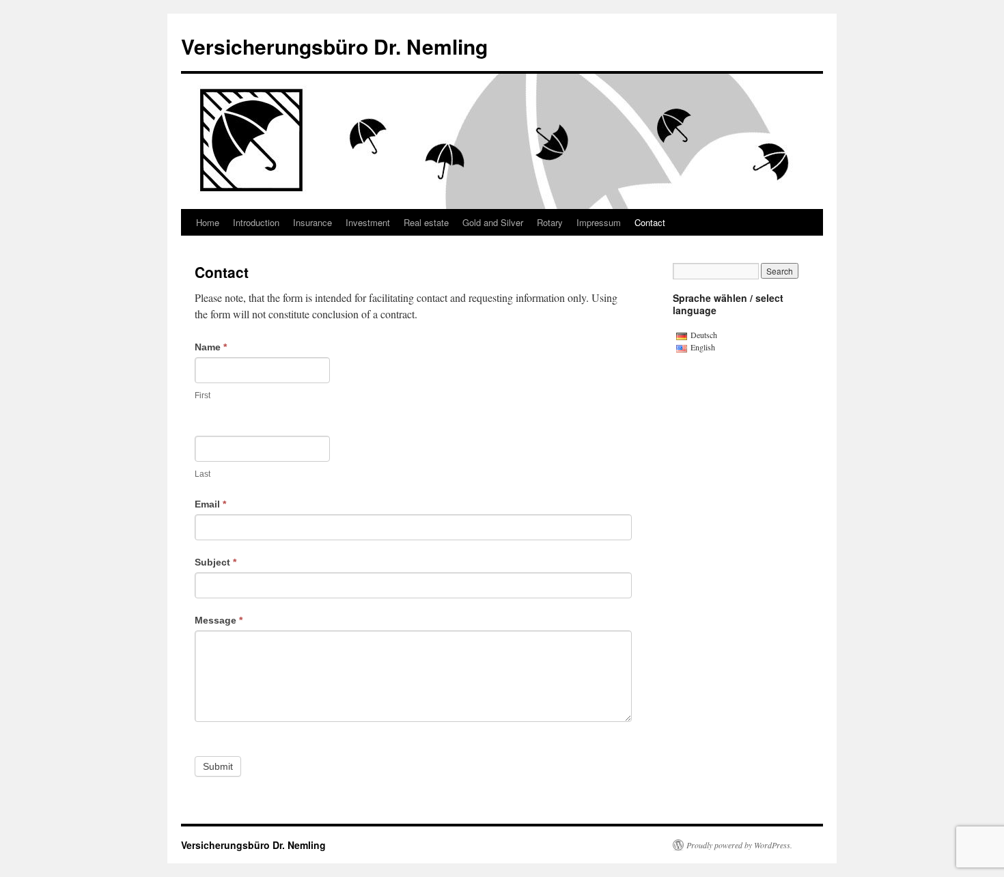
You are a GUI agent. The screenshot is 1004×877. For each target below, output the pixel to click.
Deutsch (704, 334)
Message (218, 620)
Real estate (426, 222)
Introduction (256, 222)
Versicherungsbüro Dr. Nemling (334, 46)
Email (210, 504)
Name (211, 347)
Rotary (550, 222)
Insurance (312, 222)
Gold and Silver (492, 222)
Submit (218, 766)
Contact (650, 222)
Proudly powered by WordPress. (739, 844)
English (703, 347)
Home (207, 222)
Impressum (598, 222)
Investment (368, 222)
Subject (215, 562)
